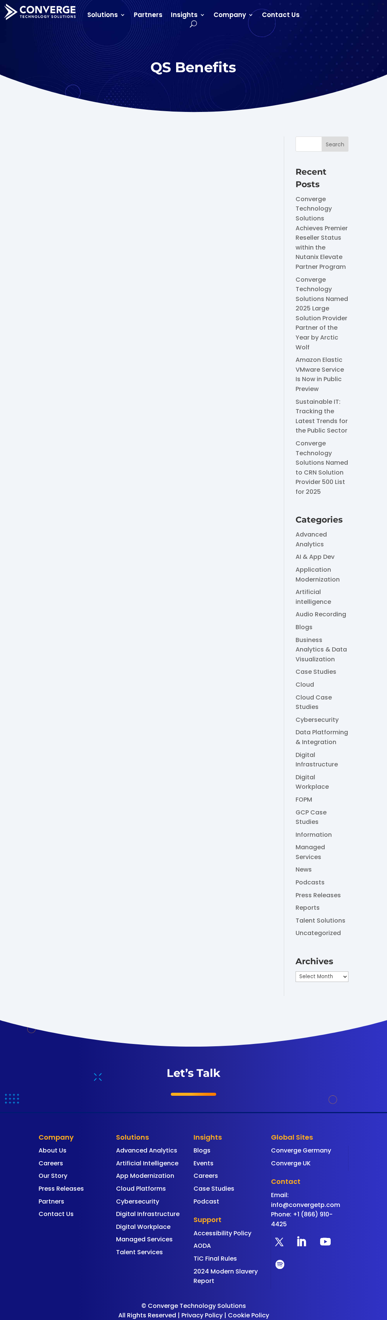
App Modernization (145, 1175)
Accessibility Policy (222, 1233)
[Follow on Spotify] (280, 1264)
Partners (148, 15)
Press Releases (318, 895)
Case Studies (316, 671)
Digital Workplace (143, 1226)
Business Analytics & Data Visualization (321, 650)
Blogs (304, 627)
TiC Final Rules (215, 1258)
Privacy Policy (202, 1315)
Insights (184, 15)
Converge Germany (301, 1150)
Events (204, 1163)
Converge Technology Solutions (104, 326)
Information (314, 834)
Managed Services (144, 1239)
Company (230, 15)
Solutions (102, 15)
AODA (202, 1245)
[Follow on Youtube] (325, 1241)
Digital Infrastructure (148, 1214)
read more (62, 390)
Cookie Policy (248, 1315)
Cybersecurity (317, 719)
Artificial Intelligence (147, 1163)
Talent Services (139, 1252)
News (304, 869)
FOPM (304, 799)
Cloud (305, 684)
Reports (308, 907)
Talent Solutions (320, 920)
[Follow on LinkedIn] (301, 1241)
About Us (53, 1150)
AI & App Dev (315, 556)
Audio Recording (321, 614)
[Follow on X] (279, 1241)
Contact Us (281, 15)
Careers (51, 1163)
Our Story (53, 1175)
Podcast (206, 1201)
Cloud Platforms (141, 1188)
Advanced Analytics (146, 1150)
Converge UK (291, 1163)
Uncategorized (318, 933)
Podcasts (310, 882)
